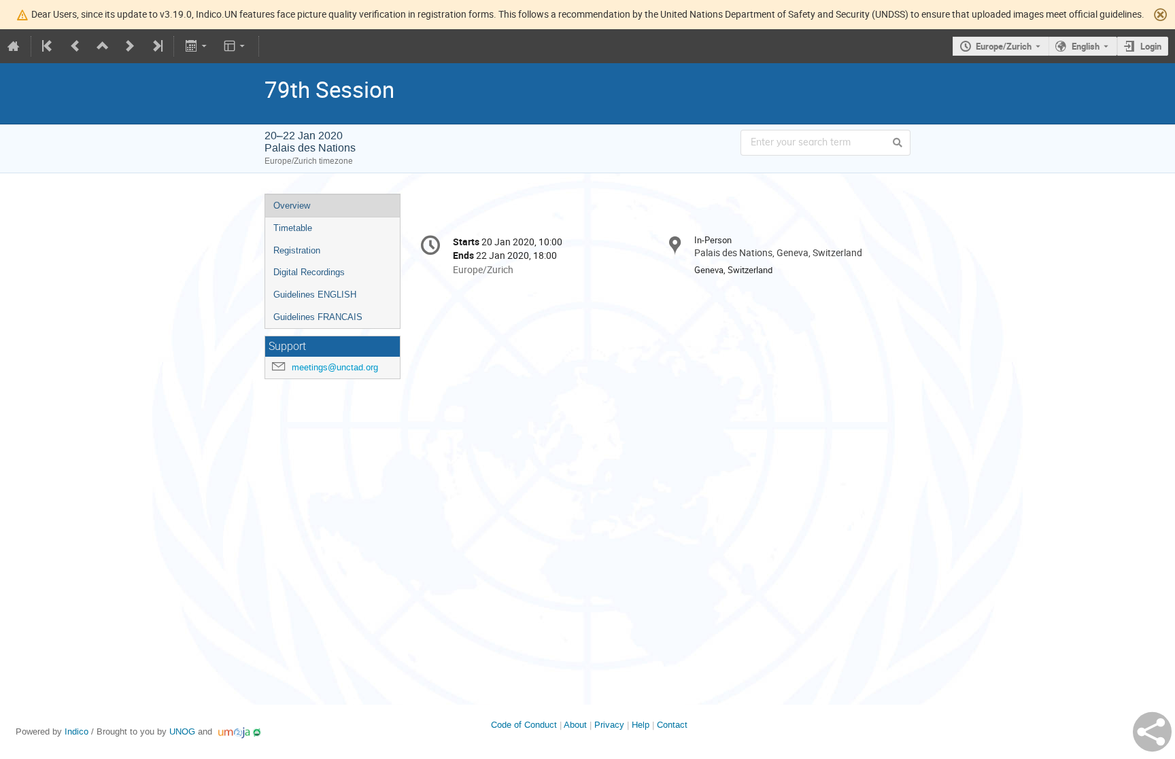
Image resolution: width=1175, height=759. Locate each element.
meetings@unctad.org (335, 367)
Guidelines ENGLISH (314, 294)
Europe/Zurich (1004, 46)
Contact (672, 724)
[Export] (196, 46)
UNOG (182, 731)
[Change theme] (235, 46)
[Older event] (75, 46)
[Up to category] (102, 46)
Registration (296, 250)
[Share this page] (1152, 731)
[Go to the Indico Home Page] (13, 46)
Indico (76, 731)
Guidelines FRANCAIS (317, 317)
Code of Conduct (524, 724)
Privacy (609, 724)
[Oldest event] (48, 46)
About (575, 724)
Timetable (292, 228)
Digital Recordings (309, 272)
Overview (291, 205)
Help (640, 724)
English (1086, 46)
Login (1150, 46)
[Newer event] (129, 46)
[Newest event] (156, 46)
